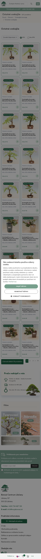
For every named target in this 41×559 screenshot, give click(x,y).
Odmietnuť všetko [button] (21, 291)
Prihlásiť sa (10, 556)
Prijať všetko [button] (21, 286)
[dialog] (20, 279)
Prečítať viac (13, 282)
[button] (20, 296)
